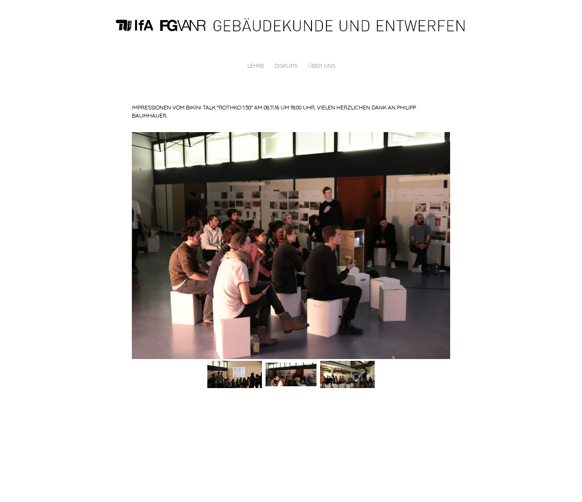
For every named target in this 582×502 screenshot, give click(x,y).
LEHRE (255, 65)
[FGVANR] (295, 24)
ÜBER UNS (321, 65)
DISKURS (286, 65)
